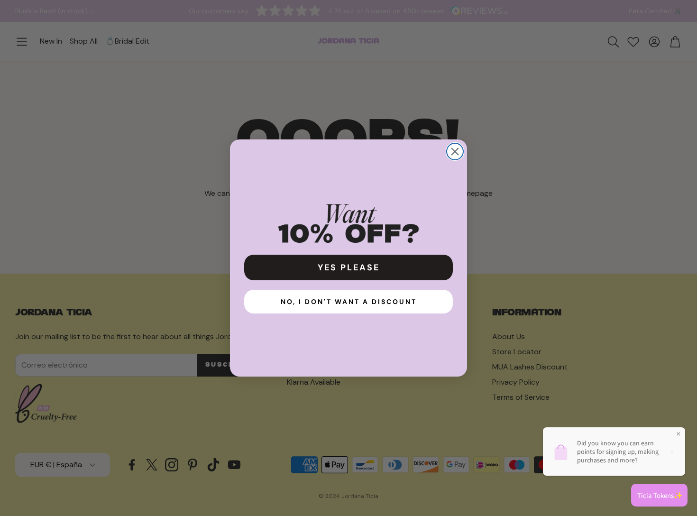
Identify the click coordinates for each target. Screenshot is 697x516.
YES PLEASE (349, 267)
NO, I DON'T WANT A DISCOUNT (349, 301)
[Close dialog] (455, 151)
